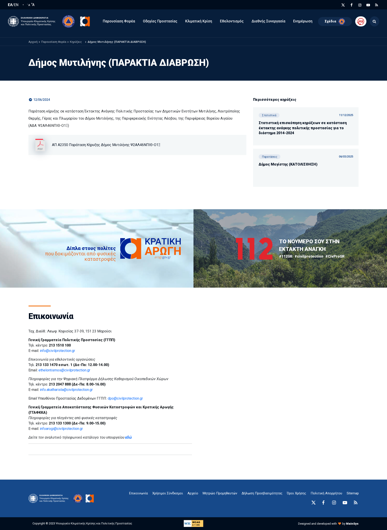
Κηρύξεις (76, 41)
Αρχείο (192, 493)
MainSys (352, 523)
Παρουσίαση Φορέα (53, 41)
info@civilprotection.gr (57, 351)
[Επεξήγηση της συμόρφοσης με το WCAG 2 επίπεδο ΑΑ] (193, 523)
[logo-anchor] (49, 498)
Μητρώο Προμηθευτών (220, 493)
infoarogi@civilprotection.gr (61, 429)
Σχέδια (330, 21)
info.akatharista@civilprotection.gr (66, 390)
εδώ (128, 437)
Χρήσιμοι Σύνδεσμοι (167, 493)
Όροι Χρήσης (296, 493)
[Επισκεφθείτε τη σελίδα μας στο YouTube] (368, 5)
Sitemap (353, 493)
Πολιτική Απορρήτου (326, 493)
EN (16, 5)
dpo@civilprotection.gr (125, 398)
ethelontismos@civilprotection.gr (64, 370)
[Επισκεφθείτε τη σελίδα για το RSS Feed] (376, 5)
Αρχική (33, 41)
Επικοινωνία (138, 493)
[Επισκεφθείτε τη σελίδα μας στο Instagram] (359, 5)
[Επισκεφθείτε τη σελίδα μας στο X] (343, 5)
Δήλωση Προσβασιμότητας (262, 493)
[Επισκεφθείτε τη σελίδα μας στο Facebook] (351, 5)
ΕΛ (10, 5)
